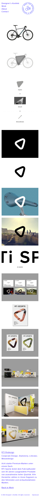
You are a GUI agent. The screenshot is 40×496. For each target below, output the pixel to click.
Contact (5, 12)
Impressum (35, 494)
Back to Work (8, 488)
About (4, 9)
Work (4, 6)
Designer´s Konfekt (10, 3)
